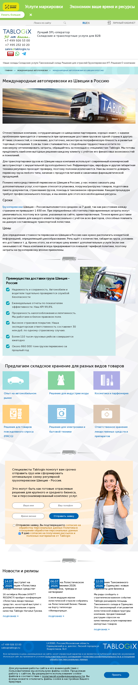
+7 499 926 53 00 (17, 40)
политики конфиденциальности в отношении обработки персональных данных (92, 658)
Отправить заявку (64, 516)
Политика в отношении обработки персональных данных (48, 529)
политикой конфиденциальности (63, 676)
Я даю (48, 534)
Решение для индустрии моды (69, 393)
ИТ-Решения (114, 62)
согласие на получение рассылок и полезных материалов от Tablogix (50, 534)
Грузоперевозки (97, 62)
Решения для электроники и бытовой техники (67, 429)
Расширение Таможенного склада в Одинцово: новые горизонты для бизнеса (111, 585)
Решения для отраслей (75, 62)
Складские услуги (28, 62)
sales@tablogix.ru (10, 647)
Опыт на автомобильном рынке (20, 395)
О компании (128, 62)
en (88, 23)
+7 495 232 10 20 (17, 45)
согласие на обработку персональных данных (50, 526)
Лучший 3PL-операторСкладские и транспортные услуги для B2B (69, 34)
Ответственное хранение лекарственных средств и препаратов (111, 431)
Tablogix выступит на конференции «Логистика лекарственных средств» (19, 585)
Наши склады (10, 62)
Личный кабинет (124, 23)
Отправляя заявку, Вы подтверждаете (48, 528)
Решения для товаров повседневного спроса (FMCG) (18, 431)
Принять (116, 674)
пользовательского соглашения (63, 656)
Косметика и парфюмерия (111, 393)
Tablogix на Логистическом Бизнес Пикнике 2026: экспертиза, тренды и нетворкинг (66, 587)
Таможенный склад (50, 62)
